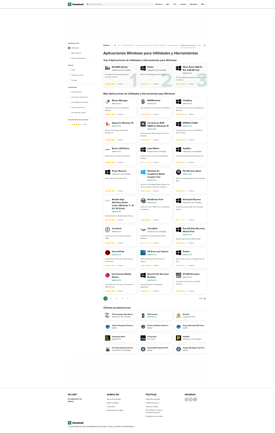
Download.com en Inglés (115, 410)
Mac (167, 4)
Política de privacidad (153, 399)
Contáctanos (111, 406)
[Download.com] (75, 4)
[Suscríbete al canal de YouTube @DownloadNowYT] (195, 399)
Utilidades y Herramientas (188, 45)
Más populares (76, 53)
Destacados (75, 48)
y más (85, 124)
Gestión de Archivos (78, 107)
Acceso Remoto (76, 92)
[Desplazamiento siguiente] (204, 45)
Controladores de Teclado (79, 102)
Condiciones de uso (152, 403)
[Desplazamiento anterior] (115, 45)
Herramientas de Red (78, 113)
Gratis (73, 70)
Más (202, 4)
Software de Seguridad (159, 45)
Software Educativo (173, 45)
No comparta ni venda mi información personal (154, 411)
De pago (74, 80)
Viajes (199, 45)
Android (183, 4)
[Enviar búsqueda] (87, 4)
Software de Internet (128, 45)
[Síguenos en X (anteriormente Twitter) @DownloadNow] (190, 399)
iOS (174, 4)
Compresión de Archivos (79, 97)
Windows (159, 4)
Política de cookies (152, 406)
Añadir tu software (113, 403)
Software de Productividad (143, 45)
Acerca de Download (114, 399)
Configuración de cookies (154, 416)
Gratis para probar (77, 75)
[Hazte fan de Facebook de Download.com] (186, 399)
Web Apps (193, 4)
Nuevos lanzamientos (78, 58)
